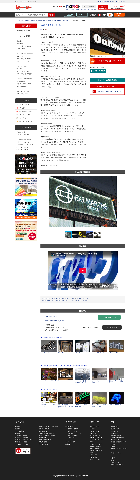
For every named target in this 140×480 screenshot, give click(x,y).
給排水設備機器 (21, 86)
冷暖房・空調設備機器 (24, 84)
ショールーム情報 (109, 317)
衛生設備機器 (21, 81)
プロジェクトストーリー (96, 440)
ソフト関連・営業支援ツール (26, 74)
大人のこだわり (22, 150)
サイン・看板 (70, 298)
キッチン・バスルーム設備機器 (47, 435)
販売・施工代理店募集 (96, 450)
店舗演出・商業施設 (24, 139)
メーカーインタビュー (96, 437)
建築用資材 (20, 44)
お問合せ (92, 453)
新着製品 (67, 444)
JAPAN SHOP (93, 455)
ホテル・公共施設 (23, 147)
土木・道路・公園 (22, 94)
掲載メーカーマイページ (117, 2)
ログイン (82, 15)
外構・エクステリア (23, 91)
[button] (119, 203)
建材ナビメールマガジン (96, 444)
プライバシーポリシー (117, 440)
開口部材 (19, 69)
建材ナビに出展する (103, 2)
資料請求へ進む (119, 15)
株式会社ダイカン (67, 20)
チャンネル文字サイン (83, 301)
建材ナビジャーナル (25, 121)
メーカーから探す (24, 36)
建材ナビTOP (114, 426)
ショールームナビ (24, 115)
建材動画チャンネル (25, 111)
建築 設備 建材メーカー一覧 (53, 20)
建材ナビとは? (70, 9)
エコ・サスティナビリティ (25, 56)
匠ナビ (112, 460)
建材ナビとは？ (115, 429)
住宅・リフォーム (23, 142)
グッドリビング (115, 462)
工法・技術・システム (24, 46)
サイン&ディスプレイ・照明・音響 (53, 298)
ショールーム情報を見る (107, 80)
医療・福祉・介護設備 (24, 59)
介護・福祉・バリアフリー (26, 145)
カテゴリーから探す (23, 135)
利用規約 (113, 444)
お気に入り (95, 14)
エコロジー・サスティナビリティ (24, 440)
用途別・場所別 (21, 49)
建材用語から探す (24, 30)
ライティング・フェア (96, 459)
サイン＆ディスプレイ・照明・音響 (48, 426)
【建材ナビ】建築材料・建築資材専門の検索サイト (31, 20)
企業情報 (113, 446)
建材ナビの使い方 (81, 9)
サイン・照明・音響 (23, 71)
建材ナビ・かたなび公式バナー (119, 448)
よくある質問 (92, 9)
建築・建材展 (93, 457)
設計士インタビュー (95, 435)
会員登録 (70, 15)
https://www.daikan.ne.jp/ (53, 320)
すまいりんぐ (23, 118)
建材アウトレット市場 (117, 464)
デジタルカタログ (98, 71)
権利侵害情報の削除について (118, 442)
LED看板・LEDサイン (82, 298)
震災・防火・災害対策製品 (25, 54)
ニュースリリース (24, 104)
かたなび (21, 108)
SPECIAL (92, 442)
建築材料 (19, 41)
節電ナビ (113, 458)
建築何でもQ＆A (94, 448)
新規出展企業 (21, 132)
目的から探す (27, 127)
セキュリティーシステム (24, 61)
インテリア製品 (21, 66)
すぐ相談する (112, 327)
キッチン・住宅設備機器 (24, 79)
